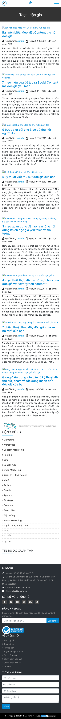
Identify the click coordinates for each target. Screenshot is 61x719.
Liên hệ (7, 666)
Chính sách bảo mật (13, 659)
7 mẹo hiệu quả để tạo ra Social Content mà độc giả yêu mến (30, 84)
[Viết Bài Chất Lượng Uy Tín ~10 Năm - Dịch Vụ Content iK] (30, 3)
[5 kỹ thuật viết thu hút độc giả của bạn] (30, 172)
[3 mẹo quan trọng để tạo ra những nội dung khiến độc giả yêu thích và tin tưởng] (30, 220)
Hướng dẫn (9, 648)
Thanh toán (9, 644)
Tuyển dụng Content (13, 651)
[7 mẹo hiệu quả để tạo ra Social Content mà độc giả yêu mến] (30, 76)
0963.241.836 (23, 587)
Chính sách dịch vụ (12, 662)
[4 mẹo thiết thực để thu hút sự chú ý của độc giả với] (30, 275)
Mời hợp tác (9, 640)
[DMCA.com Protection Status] (48, 716)
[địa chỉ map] (3, 577)
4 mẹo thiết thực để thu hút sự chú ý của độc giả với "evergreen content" (30, 282)
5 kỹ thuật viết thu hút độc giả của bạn (28, 177)
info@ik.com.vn (19, 591)
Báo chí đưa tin (10, 655)
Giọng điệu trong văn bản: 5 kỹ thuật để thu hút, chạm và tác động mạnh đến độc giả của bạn (30, 381)
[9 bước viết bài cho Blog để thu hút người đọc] (30, 124)
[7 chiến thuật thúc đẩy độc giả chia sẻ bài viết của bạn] (30, 322)
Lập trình (7, 541)
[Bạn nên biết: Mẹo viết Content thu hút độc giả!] (30, 27)
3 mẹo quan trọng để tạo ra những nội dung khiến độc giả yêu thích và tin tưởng (28, 230)
